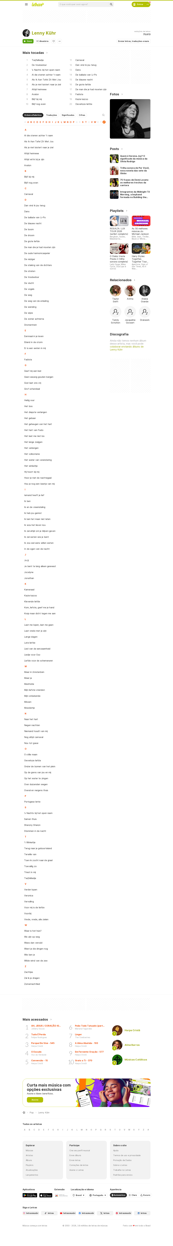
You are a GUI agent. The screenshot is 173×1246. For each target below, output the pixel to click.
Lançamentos (32, 1175)
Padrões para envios (122, 1175)
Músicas (29, 1150)
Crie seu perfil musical (79, 1150)
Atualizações (32, 1170)
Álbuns (29, 1160)
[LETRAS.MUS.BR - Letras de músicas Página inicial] (38, 4)
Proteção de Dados (122, 1160)
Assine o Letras (76, 1170)
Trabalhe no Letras (122, 1170)
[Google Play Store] (30, 1195)
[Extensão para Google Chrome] (61, 1195)
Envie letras (74, 1160)
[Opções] (59, 41)
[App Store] (45, 1195)
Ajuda (115, 1150)
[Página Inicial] (24, 1112)
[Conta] (147, 4)
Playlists (29, 1165)
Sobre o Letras (120, 1165)
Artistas (29, 1155)
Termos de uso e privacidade (127, 1155)
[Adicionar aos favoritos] (53, 41)
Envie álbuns (75, 1155)
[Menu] (26, 4)
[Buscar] (111, 4)
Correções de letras (78, 1165)
